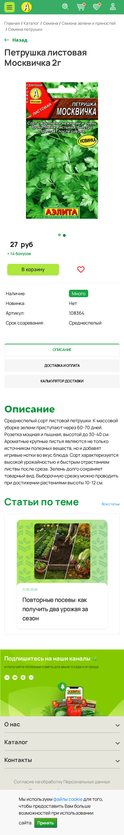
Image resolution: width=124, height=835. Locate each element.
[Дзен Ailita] (31, 677)
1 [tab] (60, 235)
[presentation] (62, 349)
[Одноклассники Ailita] (23, 677)
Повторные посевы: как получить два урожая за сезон (55, 609)
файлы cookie (67, 799)
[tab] (62, 349)
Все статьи (111, 504)
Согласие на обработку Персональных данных (62, 782)
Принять (45, 823)
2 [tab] (64, 235)
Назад (19, 40)
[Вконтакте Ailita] (15, 677)
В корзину (33, 269)
